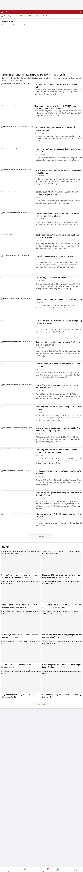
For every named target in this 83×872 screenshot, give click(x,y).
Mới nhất (6, 16)
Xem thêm (41, 536)
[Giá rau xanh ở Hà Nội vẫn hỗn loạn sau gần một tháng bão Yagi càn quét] (17, 200)
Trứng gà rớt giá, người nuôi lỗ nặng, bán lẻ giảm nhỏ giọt (57, 85)
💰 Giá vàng (23, 16)
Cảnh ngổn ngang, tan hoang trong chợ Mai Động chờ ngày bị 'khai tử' (57, 236)
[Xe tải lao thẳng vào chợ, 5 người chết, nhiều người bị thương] (17, 479)
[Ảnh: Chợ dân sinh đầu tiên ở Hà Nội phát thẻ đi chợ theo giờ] (17, 415)
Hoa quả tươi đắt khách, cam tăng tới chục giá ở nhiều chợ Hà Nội (57, 386)
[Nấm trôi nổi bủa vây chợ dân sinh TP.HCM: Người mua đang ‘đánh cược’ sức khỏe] (17, 114)
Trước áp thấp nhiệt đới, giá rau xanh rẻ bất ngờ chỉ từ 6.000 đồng (58, 171)
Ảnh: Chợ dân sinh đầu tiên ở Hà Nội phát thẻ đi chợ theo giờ (58, 408)
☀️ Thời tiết (40, 16)
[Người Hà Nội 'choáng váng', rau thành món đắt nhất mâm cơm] (17, 157)
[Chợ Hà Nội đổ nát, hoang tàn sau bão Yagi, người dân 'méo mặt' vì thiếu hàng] (17, 222)
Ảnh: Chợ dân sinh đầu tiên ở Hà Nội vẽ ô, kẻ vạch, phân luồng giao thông (58, 343)
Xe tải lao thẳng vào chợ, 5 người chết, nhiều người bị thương (58, 472)
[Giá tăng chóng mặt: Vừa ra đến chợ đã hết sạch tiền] (17, 308)
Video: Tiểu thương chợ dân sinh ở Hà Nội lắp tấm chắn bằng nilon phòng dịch (58, 429)
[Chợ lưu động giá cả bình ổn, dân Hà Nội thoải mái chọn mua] (17, 372)
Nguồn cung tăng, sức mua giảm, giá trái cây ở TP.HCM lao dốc (34, 75)
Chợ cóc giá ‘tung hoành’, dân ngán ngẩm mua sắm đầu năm (58, 515)
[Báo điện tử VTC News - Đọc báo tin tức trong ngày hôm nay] (12, 12)
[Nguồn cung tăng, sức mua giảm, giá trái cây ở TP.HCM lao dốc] (41, 48)
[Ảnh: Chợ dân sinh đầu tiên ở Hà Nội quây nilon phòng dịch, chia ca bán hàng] (17, 458)
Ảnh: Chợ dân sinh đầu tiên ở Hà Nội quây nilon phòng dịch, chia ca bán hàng (56, 451)
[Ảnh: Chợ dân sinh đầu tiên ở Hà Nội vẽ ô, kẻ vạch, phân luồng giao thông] (17, 350)
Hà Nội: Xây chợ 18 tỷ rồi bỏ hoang (51, 278)
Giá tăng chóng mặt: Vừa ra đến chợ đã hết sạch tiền (59, 299)
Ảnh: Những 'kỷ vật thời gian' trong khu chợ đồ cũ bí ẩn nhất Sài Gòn (59, 494)
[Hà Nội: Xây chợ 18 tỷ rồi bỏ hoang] (17, 286)
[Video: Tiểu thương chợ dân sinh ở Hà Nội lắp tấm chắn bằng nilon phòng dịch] (17, 436)
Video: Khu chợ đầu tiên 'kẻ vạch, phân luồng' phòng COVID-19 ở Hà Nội (59, 322)
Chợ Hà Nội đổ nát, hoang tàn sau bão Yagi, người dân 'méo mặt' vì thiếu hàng (58, 214)
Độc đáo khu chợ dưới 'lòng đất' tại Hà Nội (54, 256)
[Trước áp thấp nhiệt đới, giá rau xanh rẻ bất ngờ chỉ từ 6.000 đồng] (17, 179)
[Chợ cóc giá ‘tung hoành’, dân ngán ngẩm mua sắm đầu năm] (17, 522)
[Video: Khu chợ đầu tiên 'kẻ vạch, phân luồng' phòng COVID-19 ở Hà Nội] (17, 329)
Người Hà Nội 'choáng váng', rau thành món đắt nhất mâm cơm (58, 150)
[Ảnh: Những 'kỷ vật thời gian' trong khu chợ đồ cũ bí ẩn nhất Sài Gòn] (17, 501)
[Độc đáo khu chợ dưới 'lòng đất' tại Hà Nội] (17, 265)
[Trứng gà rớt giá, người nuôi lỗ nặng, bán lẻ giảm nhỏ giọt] (17, 93)
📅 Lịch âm (31, 16)
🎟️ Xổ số (48, 16)
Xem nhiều (15, 16)
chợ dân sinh (7, 21)
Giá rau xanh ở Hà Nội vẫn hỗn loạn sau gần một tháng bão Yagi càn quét (57, 193)
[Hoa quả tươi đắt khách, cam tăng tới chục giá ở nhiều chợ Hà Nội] (17, 393)
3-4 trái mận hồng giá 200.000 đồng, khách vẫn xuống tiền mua (56, 128)
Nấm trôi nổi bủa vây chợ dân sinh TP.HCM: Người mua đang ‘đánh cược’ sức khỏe (56, 107)
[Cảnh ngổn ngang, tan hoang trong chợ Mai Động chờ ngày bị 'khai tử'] (17, 243)
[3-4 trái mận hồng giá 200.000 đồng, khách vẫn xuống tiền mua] (17, 136)
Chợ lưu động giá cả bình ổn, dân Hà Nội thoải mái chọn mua (58, 365)
